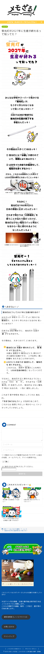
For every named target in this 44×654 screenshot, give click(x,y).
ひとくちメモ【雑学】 (14, 529)
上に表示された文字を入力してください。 (18, 466)
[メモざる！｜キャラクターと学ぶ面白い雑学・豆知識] (22, 18)
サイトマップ (9, 636)
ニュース (5, 26)
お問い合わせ (9, 627)
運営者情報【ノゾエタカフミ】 (16, 617)
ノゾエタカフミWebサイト (14, 649)
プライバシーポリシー (31, 649)
